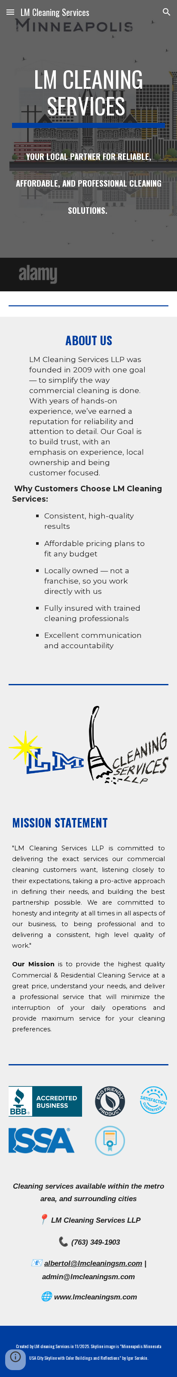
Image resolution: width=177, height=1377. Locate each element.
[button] (10, 12)
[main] (88, 145)
